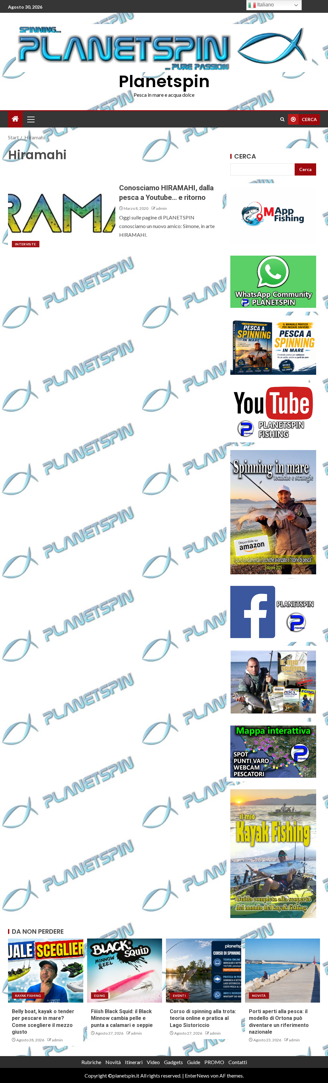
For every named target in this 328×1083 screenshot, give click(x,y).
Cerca (245, 156)
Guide (193, 1062)
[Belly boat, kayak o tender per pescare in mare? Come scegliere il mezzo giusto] (45, 971)
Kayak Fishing (28, 995)
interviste (25, 244)
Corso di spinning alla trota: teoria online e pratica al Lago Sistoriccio (203, 1018)
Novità (259, 995)
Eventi (179, 995)
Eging (99, 995)
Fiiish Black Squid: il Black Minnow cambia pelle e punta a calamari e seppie (122, 1018)
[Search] (282, 119)
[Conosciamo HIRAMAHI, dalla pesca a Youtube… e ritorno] (61, 209)
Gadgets (173, 1062)
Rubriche (91, 1062)
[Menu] (30, 119)
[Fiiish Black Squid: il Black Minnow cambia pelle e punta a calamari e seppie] (124, 971)
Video (153, 1062)
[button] (30, 119)
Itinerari (134, 1062)
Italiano (265, 4)
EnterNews (197, 1075)
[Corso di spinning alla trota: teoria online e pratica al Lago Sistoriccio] (203, 971)
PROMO (214, 1062)
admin (161, 208)
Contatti (237, 1062)
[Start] (15, 119)
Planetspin (164, 81)
